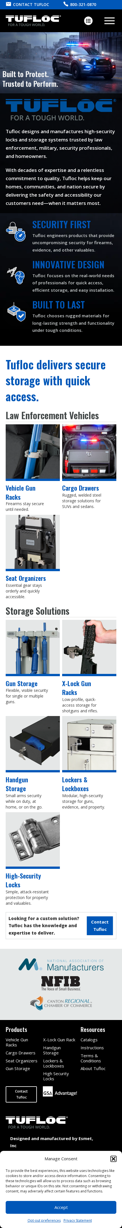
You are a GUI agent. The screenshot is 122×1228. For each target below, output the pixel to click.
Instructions (92, 1047)
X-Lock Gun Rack (59, 1039)
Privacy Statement (78, 1220)
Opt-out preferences (44, 1220)
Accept (61, 1207)
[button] (113, 1159)
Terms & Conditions (91, 1058)
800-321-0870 (83, 4)
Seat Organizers (21, 1060)
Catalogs (89, 1039)
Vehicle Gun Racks (17, 1042)
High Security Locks (56, 1076)
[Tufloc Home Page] (33, 20)
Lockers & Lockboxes (53, 1063)
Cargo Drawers (20, 1052)
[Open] (109, 21)
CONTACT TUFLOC (31, 4)
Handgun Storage (52, 1050)
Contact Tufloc (21, 1094)
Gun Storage (18, 1068)
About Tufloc (93, 1068)
